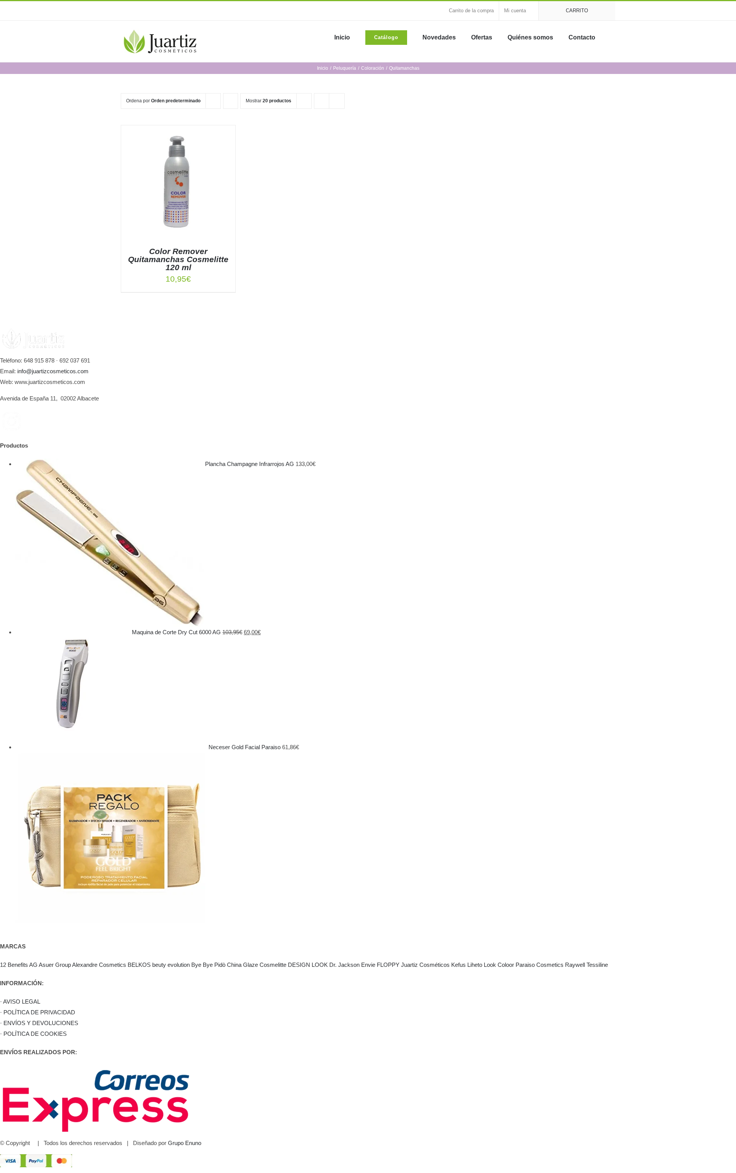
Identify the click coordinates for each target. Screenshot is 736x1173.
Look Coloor (499, 964)
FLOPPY (388, 964)
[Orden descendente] (230, 101)
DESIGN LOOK (308, 964)
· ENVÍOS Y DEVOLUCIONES (39, 1023)
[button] (613, 37)
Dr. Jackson (344, 964)
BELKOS (139, 964)
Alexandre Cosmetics (99, 964)
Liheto (474, 964)
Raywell (575, 964)
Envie (368, 964)
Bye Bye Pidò (208, 964)
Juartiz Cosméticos (425, 964)
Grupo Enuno (184, 1143)
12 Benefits (14, 964)
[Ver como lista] (336, 101)
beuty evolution (171, 964)
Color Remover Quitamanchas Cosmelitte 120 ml (178, 259)
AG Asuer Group (50, 964)
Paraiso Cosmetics (540, 964)
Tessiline (597, 964)
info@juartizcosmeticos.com (53, 371)
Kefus (458, 964)
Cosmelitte (273, 964)
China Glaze (242, 964)
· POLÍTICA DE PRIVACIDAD (37, 1012)
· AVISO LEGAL (20, 1001)
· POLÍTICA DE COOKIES (33, 1033)
